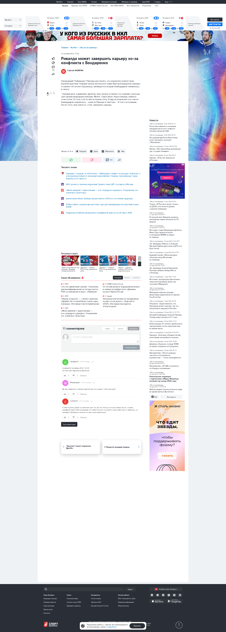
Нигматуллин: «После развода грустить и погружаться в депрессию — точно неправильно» (165, 355)
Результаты (146, 6)
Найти (130, 589)
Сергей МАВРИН (75, 70)
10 (165, 387)
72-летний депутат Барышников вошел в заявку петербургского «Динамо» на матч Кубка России (121, 289)
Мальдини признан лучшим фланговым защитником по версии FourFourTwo (164, 294)
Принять (137, 626)
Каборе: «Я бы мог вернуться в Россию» (162, 159)
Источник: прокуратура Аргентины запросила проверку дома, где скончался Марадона (164, 281)
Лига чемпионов (133, 6)
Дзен (96, 151)
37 (64, 308)
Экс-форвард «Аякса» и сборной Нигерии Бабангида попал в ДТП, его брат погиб (165, 246)
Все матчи (215, 19)
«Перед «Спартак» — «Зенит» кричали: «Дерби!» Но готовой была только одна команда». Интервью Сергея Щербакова (80, 301)
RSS (155, 397)
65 (64, 296)
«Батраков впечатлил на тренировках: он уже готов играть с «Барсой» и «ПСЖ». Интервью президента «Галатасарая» (121, 302)
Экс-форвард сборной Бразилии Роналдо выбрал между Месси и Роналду (163, 270)
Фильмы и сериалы (129, 2)
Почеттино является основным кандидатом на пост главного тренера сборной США (162, 128)
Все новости (171, 397)
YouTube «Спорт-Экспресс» (168, 589)
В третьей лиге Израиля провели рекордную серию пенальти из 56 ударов (164, 219)
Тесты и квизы (96, 598)
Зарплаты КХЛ (96, 602)
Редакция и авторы (50, 598)
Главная (65, 47)
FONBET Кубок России (99, 6)
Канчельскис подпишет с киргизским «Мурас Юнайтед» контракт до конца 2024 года (164, 378)
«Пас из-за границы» (88, 47)
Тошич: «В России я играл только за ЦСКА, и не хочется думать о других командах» (163, 206)
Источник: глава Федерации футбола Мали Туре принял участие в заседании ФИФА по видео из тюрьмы (165, 233)
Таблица (31, 20)
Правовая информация (126, 602)
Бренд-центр (48, 609)
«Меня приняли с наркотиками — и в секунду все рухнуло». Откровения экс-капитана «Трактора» (79, 313)
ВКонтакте (109, 151)
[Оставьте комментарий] (105, 337)
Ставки (157, 2)
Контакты (47, 613)
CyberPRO (146, 2)
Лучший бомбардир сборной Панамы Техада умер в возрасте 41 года (165, 316)
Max (123, 151)
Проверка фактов (50, 602)
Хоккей (70, 2)
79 (64, 284)
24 (105, 284)
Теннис (94, 2)
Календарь (32, 27)
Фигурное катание (109, 2)
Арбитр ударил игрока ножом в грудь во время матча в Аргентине (165, 390)
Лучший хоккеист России (99, 606)
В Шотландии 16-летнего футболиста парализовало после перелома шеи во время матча (165, 326)
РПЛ (66, 284)
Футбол (59, 2)
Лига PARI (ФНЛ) (117, 6)
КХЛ (66, 308)
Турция (109, 296)
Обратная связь (123, 606)
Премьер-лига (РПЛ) (79, 6)
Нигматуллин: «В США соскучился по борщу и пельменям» (164, 367)
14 (105, 296)
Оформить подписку (74, 606)
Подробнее (112, 627)
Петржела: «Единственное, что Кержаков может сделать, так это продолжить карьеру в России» (163, 305)
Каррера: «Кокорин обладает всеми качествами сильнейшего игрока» (165, 336)
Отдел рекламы (49, 606)
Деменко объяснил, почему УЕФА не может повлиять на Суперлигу (164, 345)
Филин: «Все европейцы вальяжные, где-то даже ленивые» (165, 150)
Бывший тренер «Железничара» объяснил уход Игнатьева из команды (163, 257)
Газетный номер (72, 598)
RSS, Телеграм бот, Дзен (126, 598)
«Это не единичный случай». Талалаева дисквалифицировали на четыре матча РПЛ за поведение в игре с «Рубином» (79, 289)
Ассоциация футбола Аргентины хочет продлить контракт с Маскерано (163, 139)
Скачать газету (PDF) (74, 602)
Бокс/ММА (82, 2)
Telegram (82, 151)
